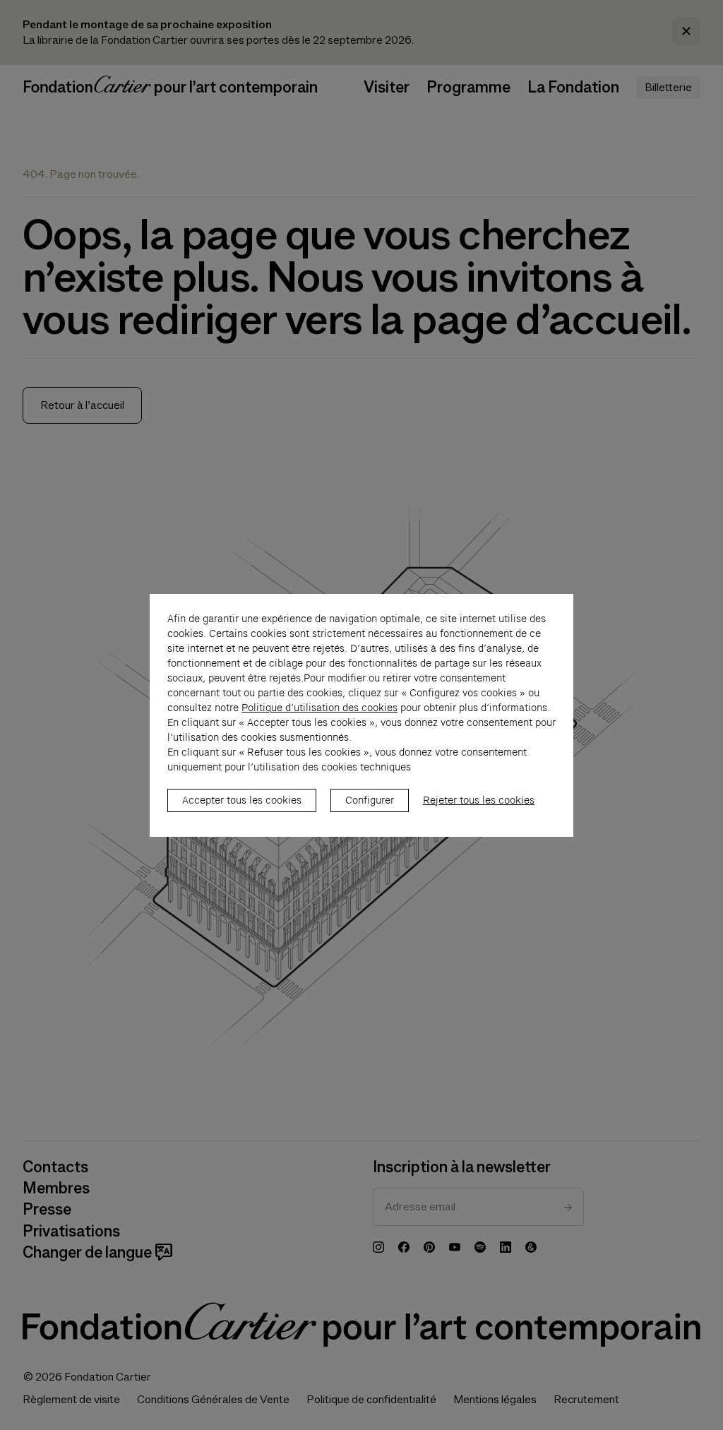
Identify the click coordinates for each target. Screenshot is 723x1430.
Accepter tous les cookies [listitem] (241, 800)
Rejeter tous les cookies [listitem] (478, 800)
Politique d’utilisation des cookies (319, 707)
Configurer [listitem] (369, 800)
